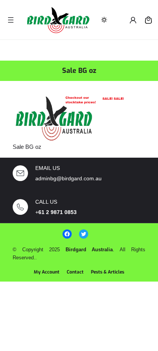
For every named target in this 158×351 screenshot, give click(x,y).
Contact (75, 272)
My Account (46, 272)
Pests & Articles (107, 272)
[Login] (133, 20)
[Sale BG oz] (70, 117)
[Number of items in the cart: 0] (148, 20)
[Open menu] (10, 20)
